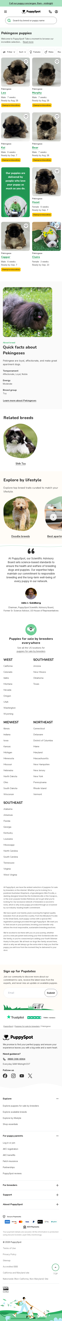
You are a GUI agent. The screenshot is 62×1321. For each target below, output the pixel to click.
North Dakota (10, 776)
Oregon (7, 696)
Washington (9, 707)
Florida (6, 821)
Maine (36, 746)
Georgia (7, 827)
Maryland (38, 752)
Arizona (37, 666)
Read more (28, 42)
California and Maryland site (16, 1272)
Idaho (6, 678)
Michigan (7, 752)
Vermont (37, 794)
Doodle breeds (20, 536)
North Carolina (10, 850)
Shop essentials (10, 1124)
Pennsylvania (39, 782)
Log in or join (9, 1143)
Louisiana (8, 839)
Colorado (7, 672)
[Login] (56, 11)
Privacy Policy (9, 1254)
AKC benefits (9, 1155)
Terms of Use (9, 1248)
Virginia (7, 868)
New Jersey (39, 770)
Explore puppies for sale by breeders (21, 1106)
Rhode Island (39, 788)
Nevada (7, 690)
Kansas (7, 746)
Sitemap (7, 1260)
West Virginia (10, 874)
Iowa (5, 740)
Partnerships (9, 1167)
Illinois (6, 728)
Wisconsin (8, 794)
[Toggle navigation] (5, 12)
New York (38, 776)
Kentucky (8, 833)
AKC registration (10, 1149)
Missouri (7, 764)
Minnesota (8, 758)
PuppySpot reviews (12, 1173)
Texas (36, 684)
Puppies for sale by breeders (27, 1026)
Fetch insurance (10, 1161)
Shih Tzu (21, 463)
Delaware (38, 734)
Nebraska (8, 770)
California (8, 666)
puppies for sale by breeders (31, 651)
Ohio (5, 782)
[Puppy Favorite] (26, 61)
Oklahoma (38, 678)
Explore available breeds (15, 1112)
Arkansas (8, 815)
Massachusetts (41, 758)
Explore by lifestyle (12, 1118)
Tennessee (8, 862)
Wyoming (8, 713)
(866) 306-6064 (16, 1059)
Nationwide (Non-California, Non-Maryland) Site (25, 1279)
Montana (7, 684)
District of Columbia (43, 740)
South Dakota (10, 788)
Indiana (6, 734)
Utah (5, 702)
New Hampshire (41, 764)
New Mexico (39, 672)
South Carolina (10, 856)
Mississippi (8, 845)
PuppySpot (8, 1026)
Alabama (7, 809)
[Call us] (50, 11)
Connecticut (39, 728)
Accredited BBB (10, 1266)
